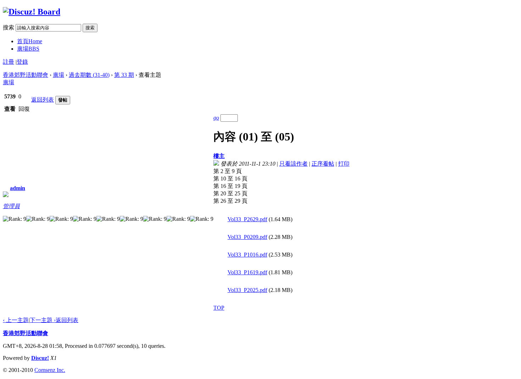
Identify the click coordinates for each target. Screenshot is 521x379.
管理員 (11, 206)
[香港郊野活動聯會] (31, 11)
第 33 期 (124, 75)
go (216, 118)
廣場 (28, 49)
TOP (218, 308)
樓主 (219, 156)
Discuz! (40, 358)
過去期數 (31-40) (89, 75)
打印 (343, 164)
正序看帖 (323, 164)
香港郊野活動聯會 (25, 75)
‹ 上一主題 (16, 320)
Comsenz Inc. (49, 370)
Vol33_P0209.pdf (247, 237)
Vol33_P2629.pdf (247, 219)
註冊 (8, 62)
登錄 (22, 62)
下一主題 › (43, 320)
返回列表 (42, 100)
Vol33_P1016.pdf (247, 255)
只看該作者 (293, 164)
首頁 (29, 41)
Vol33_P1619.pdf (247, 272)
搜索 (8, 27)
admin (17, 188)
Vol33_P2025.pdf (247, 290)
